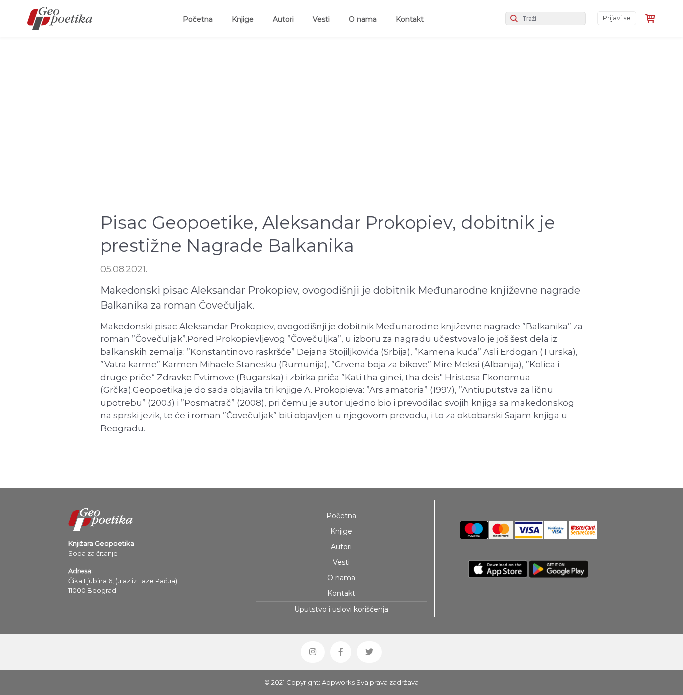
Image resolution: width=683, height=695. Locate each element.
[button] (313, 651)
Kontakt (410, 19)
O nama (363, 19)
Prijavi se (617, 18)
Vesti (321, 19)
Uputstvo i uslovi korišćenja (341, 609)
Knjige (243, 19)
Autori (283, 19)
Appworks (338, 682)
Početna (200, 19)
